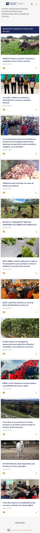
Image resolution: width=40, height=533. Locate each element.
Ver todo (6, 31)
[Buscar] (32, 4)
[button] (36, 68)
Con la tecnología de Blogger (21, 530)
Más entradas (20, 523)
